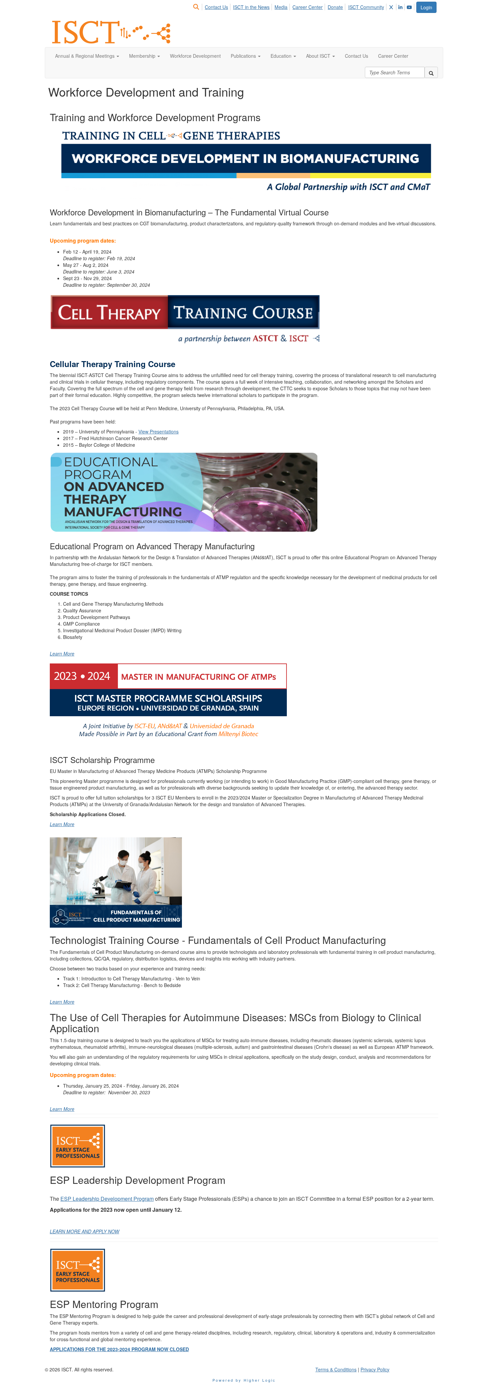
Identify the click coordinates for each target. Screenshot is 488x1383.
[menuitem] (198, 6)
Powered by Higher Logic (244, 1380)
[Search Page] (197, 7)
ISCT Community (366, 7)
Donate (335, 7)
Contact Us (216, 7)
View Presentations (158, 431)
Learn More (62, 653)
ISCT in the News (251, 7)
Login (426, 7)
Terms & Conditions (336, 1369)
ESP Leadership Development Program (107, 1198)
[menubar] (304, 6)
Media (281, 7)
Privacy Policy (375, 1369)
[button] (87, 55)
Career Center (307, 7)
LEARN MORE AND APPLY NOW (84, 1231)
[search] (431, 72)
